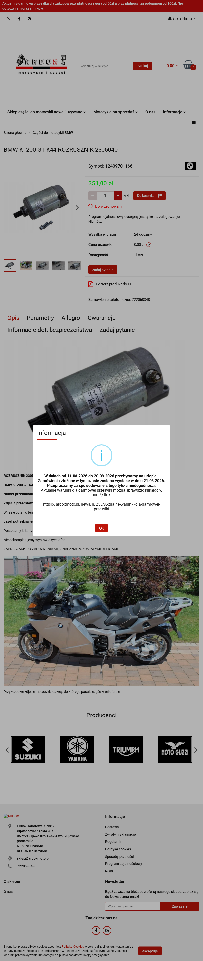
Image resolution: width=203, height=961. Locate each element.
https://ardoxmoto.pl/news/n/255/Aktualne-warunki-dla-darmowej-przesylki (101, 506)
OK (101, 528)
